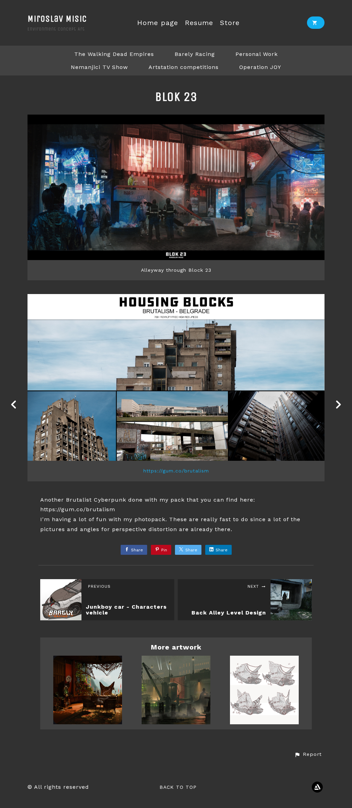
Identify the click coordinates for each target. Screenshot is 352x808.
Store (230, 23)
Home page (157, 23)
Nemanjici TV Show (99, 67)
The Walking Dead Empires (114, 54)
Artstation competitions (183, 67)
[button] (308, 754)
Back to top (178, 787)
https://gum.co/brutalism (176, 470)
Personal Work (256, 54)
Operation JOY (260, 67)
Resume (199, 23)
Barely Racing (195, 54)
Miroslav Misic (57, 18)
